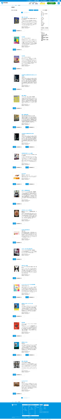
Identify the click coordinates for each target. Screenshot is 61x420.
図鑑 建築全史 (24, 95)
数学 (28, 410)
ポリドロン (41, 407)
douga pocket (41, 410)
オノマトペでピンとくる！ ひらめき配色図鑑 (28, 284)
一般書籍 (16, 5)
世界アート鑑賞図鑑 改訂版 (26, 190)
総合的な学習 (26, 410)
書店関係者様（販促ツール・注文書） (45, 36)
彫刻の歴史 (23, 322)
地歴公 (35, 408)
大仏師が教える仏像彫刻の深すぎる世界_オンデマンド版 (29, 75)
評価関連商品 (29, 417)
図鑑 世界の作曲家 (25, 361)
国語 (22, 407)
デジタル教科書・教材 (24, 417)
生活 (22, 412)
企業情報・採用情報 (36, 0)
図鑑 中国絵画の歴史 (25, 114)
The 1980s (23, 36)
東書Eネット (49, 419)
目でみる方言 (24, 173)
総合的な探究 (37, 407)
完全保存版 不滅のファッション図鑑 (27, 153)
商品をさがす (58, 3)
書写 (22, 408)
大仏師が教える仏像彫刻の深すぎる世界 (28, 133)
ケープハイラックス (25, 380)
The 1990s (23, 55)
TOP (12, 5)
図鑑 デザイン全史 (25, 17)
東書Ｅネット (50, 0)
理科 (22, 411)
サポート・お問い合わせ (43, 0)
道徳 (31, 407)
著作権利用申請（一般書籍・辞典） (45, 40)
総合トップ (30, 0)
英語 (28, 412)
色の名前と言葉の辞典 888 (26, 229)
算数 (22, 410)
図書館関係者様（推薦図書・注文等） (45, 38)
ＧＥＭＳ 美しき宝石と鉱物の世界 (27, 248)
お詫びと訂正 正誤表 (44, 34)
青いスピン (41, 409)
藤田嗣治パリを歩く (25, 342)
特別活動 (25, 409)
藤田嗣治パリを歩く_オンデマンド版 (27, 303)
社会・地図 (23, 409)
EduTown (40, 408)
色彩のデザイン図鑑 (25, 265)
